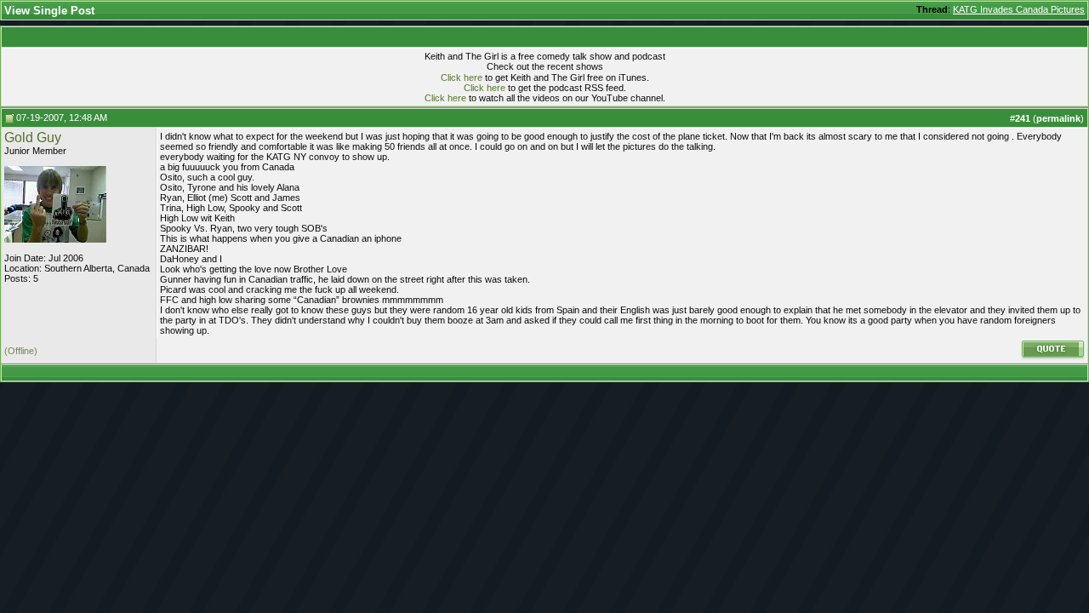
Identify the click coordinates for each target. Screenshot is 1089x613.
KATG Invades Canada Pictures (1019, 9)
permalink (1058, 118)
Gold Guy (32, 137)
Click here (461, 77)
